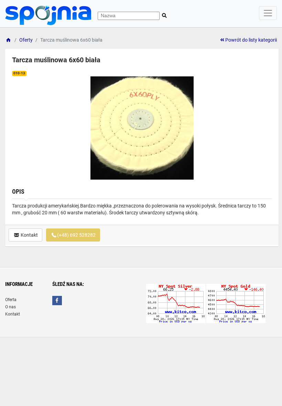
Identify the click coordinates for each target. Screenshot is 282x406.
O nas (10, 306)
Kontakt (29, 235)
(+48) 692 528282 (76, 235)
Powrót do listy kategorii (250, 40)
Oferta (11, 299)
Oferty (26, 40)
